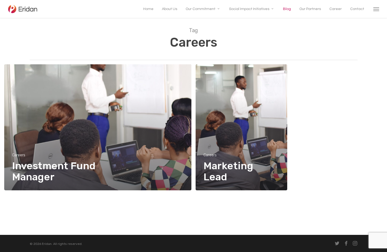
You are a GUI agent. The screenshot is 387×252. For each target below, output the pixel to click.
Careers (18, 155)
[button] (376, 9)
